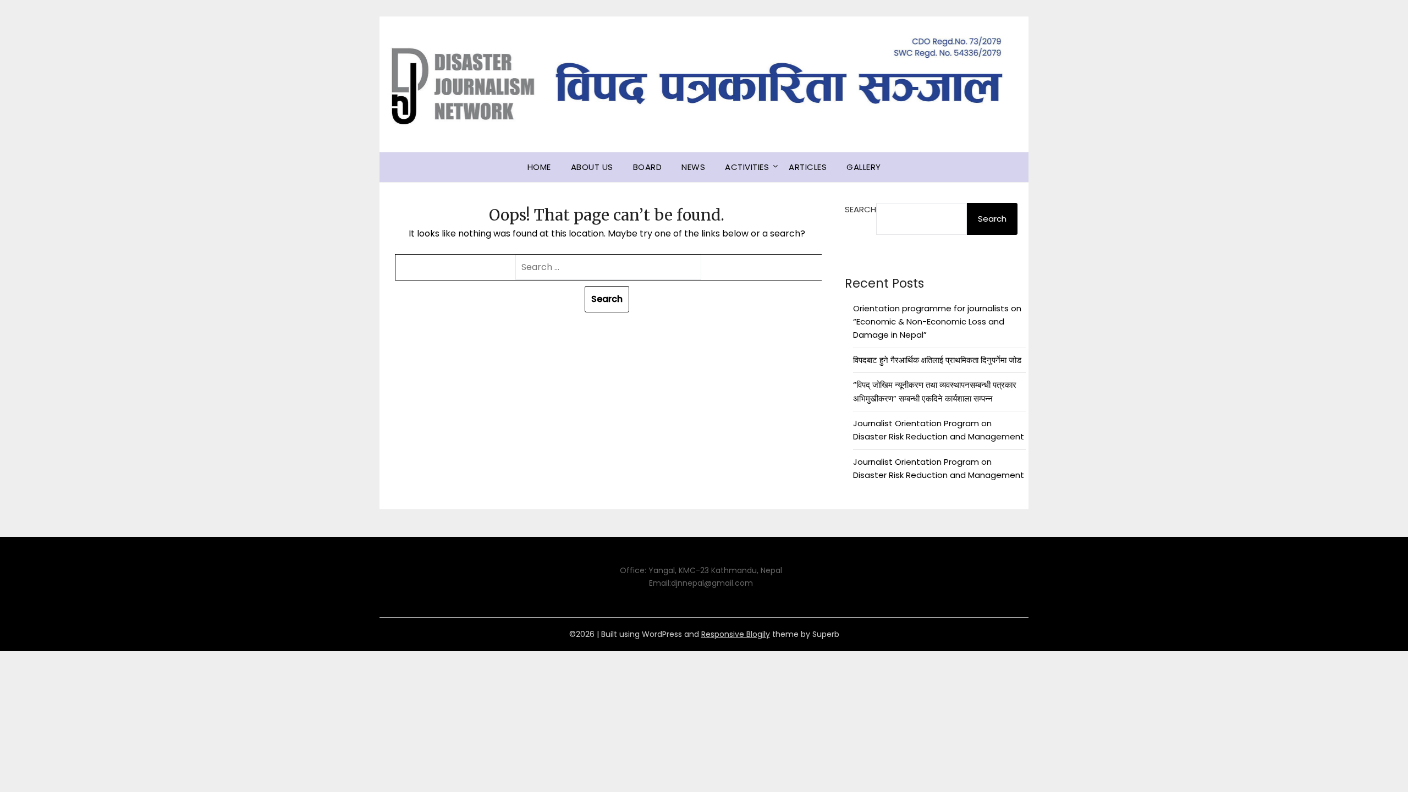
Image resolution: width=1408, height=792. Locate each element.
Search (860, 209)
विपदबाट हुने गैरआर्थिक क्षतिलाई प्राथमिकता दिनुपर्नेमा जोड (937, 360)
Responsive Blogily (735, 634)
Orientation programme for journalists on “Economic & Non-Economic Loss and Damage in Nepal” (937, 321)
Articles (808, 167)
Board (647, 167)
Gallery (863, 167)
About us (592, 167)
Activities (747, 167)
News (693, 167)
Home (539, 167)
